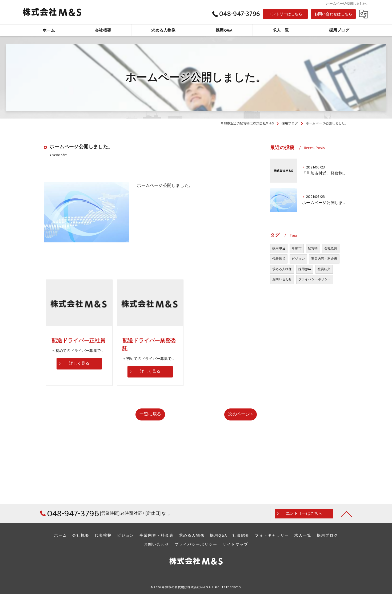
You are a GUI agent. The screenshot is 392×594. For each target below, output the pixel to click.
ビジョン (298, 258)
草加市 (297, 248)
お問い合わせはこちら (333, 14)
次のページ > (240, 414)
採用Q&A (304, 269)
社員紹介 (324, 269)
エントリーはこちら (285, 14)
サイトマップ (235, 545)
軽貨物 (313, 248)
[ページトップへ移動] (346, 513)
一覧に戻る (150, 414)
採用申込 (278, 248)
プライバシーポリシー (314, 279)
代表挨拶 (278, 258)
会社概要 (330, 248)
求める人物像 (282, 269)
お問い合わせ (282, 279)
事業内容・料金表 (324, 258)
